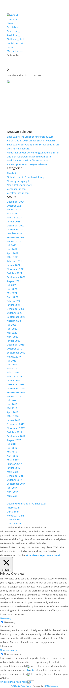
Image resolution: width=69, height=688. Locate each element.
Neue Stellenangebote (19, 185)
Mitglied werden (16, 51)
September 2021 (16, 277)
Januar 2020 (13, 340)
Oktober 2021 (14, 273)
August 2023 (14, 209)
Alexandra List (20, 75)
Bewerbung (13, 31)
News (10, 23)
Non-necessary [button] (8, 650)
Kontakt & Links (15, 43)
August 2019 (14, 356)
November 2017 (16, 428)
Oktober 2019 (14, 348)
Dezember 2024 (15, 201)
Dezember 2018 (15, 384)
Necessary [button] (6, 618)
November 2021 (16, 269)
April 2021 (12, 297)
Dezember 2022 (15, 225)
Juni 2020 (12, 328)
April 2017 (12, 456)
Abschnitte (13, 173)
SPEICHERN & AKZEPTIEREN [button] (15, 681)
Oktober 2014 (14, 479)
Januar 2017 (13, 467)
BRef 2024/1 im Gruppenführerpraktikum (30, 136)
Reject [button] (43, 555)
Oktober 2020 (14, 312)
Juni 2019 (12, 364)
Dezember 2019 (15, 344)
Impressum (13, 507)
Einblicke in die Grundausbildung (26, 177)
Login (10, 47)
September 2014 (16, 483)
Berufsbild (13, 27)
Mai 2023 (12, 213)
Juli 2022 (11, 245)
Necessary (10, 622)
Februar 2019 (14, 376)
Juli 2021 (11, 285)
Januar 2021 (13, 304)
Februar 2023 (14, 217)
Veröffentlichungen (18, 193)
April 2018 (12, 412)
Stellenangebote (16, 39)
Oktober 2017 (14, 432)
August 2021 (14, 281)
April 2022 (12, 253)
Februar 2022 (14, 261)
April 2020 (12, 336)
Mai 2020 (12, 332)
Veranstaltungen (16, 189)
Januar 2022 (13, 265)
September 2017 (16, 436)
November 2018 (16, 388)
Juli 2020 (11, 324)
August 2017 (14, 440)
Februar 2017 (14, 463)
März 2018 (13, 416)
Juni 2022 (12, 249)
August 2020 (14, 320)
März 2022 (13, 257)
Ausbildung (13, 35)
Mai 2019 (12, 368)
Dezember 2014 (15, 475)
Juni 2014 (12, 487)
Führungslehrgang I (18, 181)
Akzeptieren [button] (32, 555)
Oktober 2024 (14, 205)
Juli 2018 (11, 400)
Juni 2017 (12, 448)
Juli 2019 (11, 360)
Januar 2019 (13, 380)
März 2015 (13, 471)
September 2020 (16, 316)
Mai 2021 (12, 293)
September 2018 (16, 392)
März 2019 (13, 372)
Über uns (12, 19)
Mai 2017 (12, 452)
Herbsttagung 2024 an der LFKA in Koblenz (31, 140)
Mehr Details (54, 555)
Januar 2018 (13, 420)
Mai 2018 (12, 408)
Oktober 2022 (14, 233)
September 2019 (16, 352)
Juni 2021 (12, 289)
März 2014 (13, 495)
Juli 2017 (11, 444)
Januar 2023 (13, 221)
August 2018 (14, 396)
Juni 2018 (12, 404)
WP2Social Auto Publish (21, 686)
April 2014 (12, 491)
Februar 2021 (14, 301)
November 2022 (16, 229)
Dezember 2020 (15, 308)
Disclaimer (13, 511)
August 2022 (14, 241)
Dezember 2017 (15, 424)
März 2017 (13, 460)
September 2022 (16, 237)
